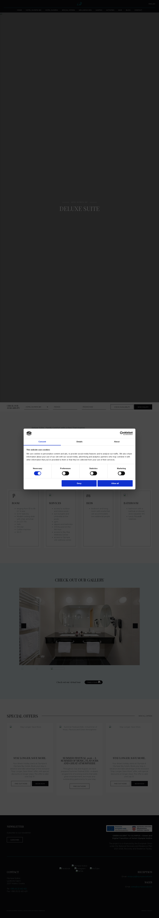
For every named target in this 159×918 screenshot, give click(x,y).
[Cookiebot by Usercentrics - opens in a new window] (122, 433)
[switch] (65, 473)
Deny (79, 483)
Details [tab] (80, 442)
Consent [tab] (42, 442)
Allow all (115, 483)
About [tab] (116, 442)
